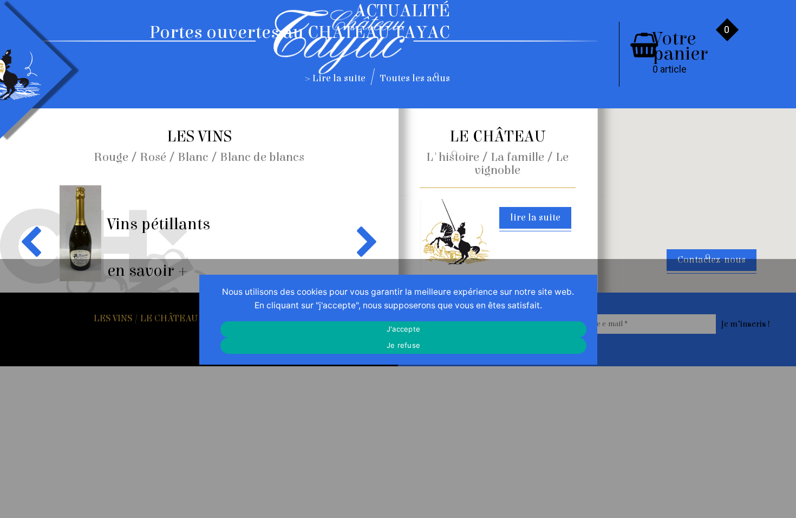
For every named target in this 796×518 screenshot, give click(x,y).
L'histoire (452, 157)
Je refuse (403, 345)
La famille (517, 157)
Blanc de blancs (262, 157)
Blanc (193, 157)
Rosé (153, 157)
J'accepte (403, 329)
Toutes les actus (415, 78)
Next (364, 241)
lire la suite (535, 217)
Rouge (111, 157)
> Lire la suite (335, 78)
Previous (33, 241)
